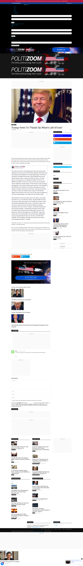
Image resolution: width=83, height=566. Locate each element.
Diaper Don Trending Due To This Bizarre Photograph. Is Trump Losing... (40, 460)
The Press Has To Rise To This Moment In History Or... (19, 447)
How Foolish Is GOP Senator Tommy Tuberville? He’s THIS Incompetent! (40, 487)
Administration (14, 518)
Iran (12, 124)
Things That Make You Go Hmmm (20, 312)
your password (14, 21)
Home (13, 76)
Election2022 (13, 449)
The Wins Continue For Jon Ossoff (21, 299)
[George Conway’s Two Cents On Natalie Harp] (62, 233)
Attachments (13, 402)
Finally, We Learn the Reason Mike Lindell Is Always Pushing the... (20, 459)
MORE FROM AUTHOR (25, 287)
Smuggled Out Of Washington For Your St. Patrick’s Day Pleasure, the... (19, 492)
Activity (63, 529)
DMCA (48, 529)
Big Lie (13, 462)
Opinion (43, 76)
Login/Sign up (69, 3)
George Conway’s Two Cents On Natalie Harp (62, 237)
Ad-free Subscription (16, 3)
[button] (70, 54)
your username (14, 17)
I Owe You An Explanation (39, 499)
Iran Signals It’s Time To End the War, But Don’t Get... (62, 202)
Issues (54, 76)
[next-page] (12, 329)
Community (32, 76)
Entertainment (14, 494)
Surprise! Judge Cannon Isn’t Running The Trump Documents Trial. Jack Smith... (41, 448)
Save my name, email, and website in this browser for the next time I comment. (27, 400)
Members (59, 529)
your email (13, 31)
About (18, 76)
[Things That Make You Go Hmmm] (31, 306)
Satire (38, 76)
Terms (12, 26)
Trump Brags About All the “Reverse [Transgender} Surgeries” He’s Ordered (60, 225)
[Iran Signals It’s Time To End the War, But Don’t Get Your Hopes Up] (62, 198)
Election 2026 (13, 296)
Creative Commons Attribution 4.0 (39, 531)
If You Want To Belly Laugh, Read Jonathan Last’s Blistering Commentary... (20, 472)
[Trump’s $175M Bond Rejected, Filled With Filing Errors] (41, 468)
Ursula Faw (14, 129)
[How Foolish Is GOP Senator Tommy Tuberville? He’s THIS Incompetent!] (41, 483)
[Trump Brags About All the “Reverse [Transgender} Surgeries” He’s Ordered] (31, 318)
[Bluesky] (25, 4)
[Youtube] (27, 4)
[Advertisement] (31, 141)
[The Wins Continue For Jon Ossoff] (31, 293)
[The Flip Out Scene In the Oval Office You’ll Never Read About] (20, 500)
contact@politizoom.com (36, 527)
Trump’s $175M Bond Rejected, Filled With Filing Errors (40, 472)
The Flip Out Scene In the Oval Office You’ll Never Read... (20, 503)
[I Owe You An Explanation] (41, 495)
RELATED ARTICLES (15, 287)
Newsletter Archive (69, 529)
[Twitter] (26, 4)
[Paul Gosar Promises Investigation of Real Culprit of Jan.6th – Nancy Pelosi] (41, 505)
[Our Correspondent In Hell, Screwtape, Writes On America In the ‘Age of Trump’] (20, 511)
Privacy (45, 529)
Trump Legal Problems (36, 463)
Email (54, 175)
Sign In (15, 6)
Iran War (55, 204)
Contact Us (24, 76)
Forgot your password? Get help (17, 23)
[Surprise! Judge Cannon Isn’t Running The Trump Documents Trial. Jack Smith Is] (41, 443)
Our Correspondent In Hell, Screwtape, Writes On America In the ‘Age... (20, 515)
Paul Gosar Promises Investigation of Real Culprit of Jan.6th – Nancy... (41, 510)
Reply (16, 356)
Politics (49, 76)
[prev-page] (11, 329)
